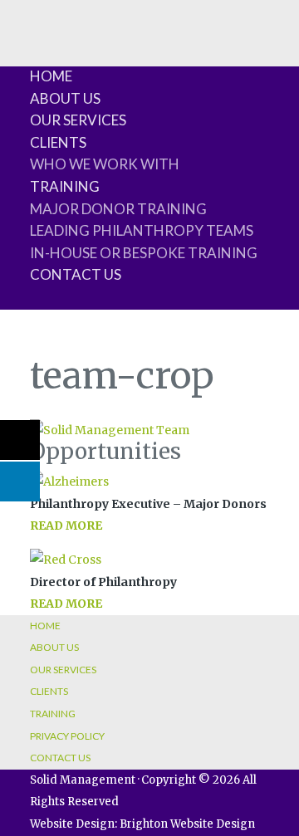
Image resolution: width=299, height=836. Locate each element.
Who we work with (104, 164)
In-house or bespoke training (143, 253)
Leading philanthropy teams (141, 230)
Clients (58, 142)
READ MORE (66, 525)
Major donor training (118, 209)
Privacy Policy (67, 736)
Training (65, 186)
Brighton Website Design (187, 824)
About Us (65, 98)
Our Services (78, 120)
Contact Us (75, 274)
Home (51, 76)
